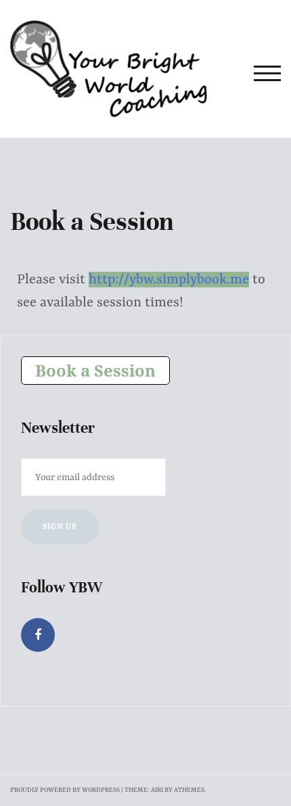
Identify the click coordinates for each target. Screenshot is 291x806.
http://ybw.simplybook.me (169, 279)
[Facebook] (38, 635)
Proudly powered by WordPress (65, 790)
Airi (157, 790)
